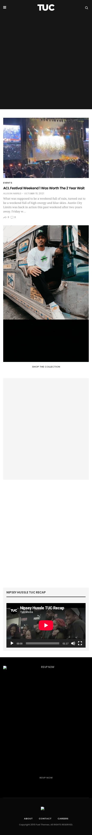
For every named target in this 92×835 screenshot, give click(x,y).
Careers (63, 818)
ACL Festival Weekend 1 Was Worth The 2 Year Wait (44, 188)
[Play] (12, 643)
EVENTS (7, 183)
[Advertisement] (46, 63)
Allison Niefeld (12, 194)
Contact (45, 818)
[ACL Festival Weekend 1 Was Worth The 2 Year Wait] (46, 148)
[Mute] (73, 643)
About (28, 818)
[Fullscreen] (80, 643)
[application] (46, 625)
